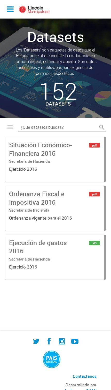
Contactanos (85, 376)
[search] (102, 127)
